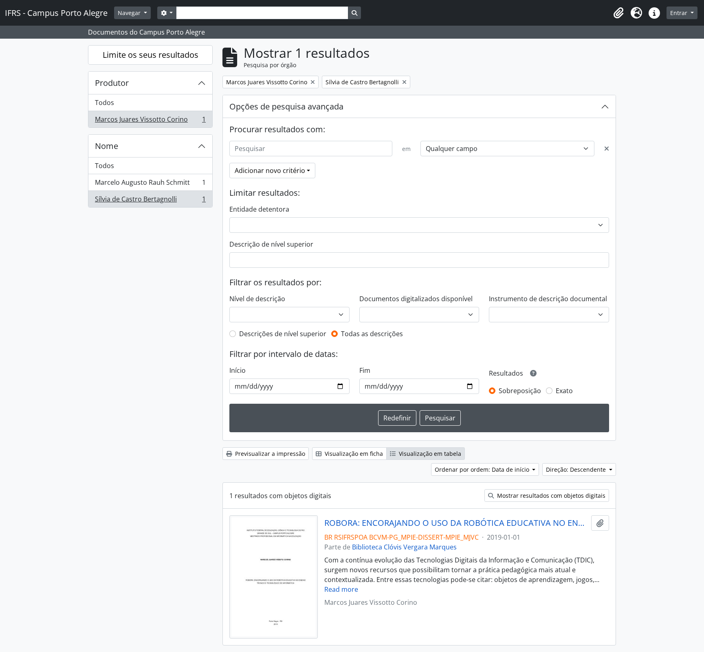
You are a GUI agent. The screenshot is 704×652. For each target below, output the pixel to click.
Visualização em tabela (429, 453)
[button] (618, 13)
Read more (341, 589)
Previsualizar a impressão (269, 453)
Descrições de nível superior (282, 333)
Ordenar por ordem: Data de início (483, 469)
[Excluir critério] (606, 148)
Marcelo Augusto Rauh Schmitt (150, 184)
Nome (106, 145)
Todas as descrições (372, 333)
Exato (564, 390)
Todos (104, 102)
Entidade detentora (259, 209)
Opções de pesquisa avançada (286, 106)
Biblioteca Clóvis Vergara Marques (404, 547)
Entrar (679, 13)
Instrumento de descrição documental (548, 298)
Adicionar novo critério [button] (270, 170)
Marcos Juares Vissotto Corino (150, 121)
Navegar (130, 13)
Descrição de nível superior (271, 244)
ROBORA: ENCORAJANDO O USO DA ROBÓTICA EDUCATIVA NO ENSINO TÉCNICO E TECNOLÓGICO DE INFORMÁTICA (456, 523)
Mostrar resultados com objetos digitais (550, 495)
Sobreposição (520, 390)
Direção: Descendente (576, 469)
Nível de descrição (257, 298)
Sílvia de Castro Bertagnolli (150, 201)
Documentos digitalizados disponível (416, 298)
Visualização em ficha (353, 453)
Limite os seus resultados (150, 54)
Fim (364, 370)
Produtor (112, 82)
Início (237, 370)
